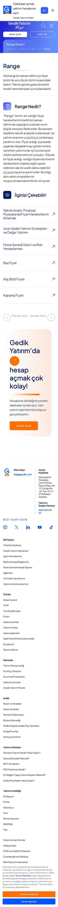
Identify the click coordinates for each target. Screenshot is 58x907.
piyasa (7, 172)
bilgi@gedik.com (23, 474)
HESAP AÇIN (15, 34)
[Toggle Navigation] (51, 25)
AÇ (44, 10)
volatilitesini (32, 137)
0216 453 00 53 (45, 511)
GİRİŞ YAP (42, 34)
